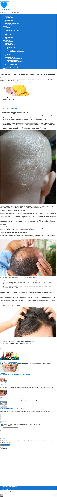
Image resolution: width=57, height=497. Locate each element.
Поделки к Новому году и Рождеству (15, 61)
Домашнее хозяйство (10, 37)
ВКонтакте (7, 27)
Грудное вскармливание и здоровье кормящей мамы (17, 28)
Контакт (5, 68)
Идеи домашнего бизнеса (11, 64)
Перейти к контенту (4, 1)
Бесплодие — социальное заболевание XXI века (10, 410)
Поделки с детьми (9, 53)
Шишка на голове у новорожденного (10, 108)
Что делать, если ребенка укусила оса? (8, 422)
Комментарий (3, 438)
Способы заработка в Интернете (12, 67)
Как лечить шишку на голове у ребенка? (10, 109)
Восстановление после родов (12, 30)
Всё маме (5, 26)
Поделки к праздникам (10, 57)
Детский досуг (8, 43)
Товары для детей (9, 24)
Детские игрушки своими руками (15, 50)
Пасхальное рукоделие (12, 60)
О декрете (5, 62)
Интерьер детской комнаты (11, 21)
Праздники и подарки (10, 44)
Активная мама (5, 10)
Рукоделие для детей (10, 47)
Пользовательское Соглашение (10, 486)
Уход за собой (8, 36)
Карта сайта (5, 489)
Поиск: (2, 447)
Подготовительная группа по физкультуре (9, 362)
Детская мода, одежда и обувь (12, 23)
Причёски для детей (9, 55)
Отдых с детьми (9, 41)
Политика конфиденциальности (10, 488)
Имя (1, 428)
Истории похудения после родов (14, 31)
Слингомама (8, 33)
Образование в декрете (10, 65)
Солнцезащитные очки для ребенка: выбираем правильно (13, 398)
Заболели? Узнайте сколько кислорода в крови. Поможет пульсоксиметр (16, 386)
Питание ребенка (9, 20)
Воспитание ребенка (9, 17)
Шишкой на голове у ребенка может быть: (11, 107)
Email (1, 430)
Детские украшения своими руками (15, 51)
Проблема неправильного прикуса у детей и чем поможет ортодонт (15, 374)
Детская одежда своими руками (14, 48)
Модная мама (8, 34)
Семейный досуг (7, 40)
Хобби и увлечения (9, 38)
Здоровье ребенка (9, 16)
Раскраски (7, 54)
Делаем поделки (6, 45)
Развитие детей (8, 19)
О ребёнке (5, 14)
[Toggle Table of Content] (1, 104)
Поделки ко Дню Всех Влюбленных (15, 58)
